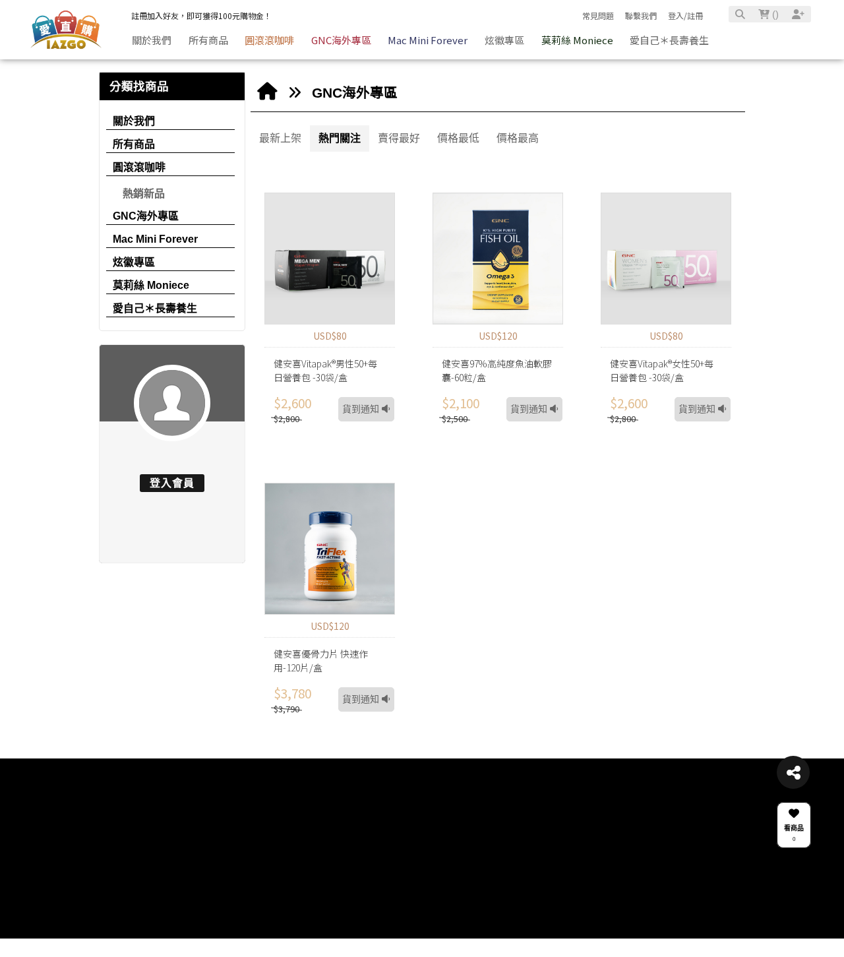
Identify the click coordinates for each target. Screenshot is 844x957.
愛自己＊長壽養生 (155, 308)
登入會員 (172, 483)
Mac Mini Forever (155, 239)
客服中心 (362, 828)
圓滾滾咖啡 (139, 167)
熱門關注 (339, 138)
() (774, 14)
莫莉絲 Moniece (151, 285)
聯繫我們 (641, 15)
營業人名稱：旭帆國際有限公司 (243, 861)
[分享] (793, 772)
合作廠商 (445, 828)
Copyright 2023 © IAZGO (233, 890)
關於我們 (134, 121)
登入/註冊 (685, 15)
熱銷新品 (144, 193)
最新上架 (280, 138)
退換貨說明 (363, 861)
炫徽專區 (134, 262)
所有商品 (134, 144)
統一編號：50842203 (226, 876)
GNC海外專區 (146, 216)
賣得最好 (399, 138)
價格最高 (518, 138)
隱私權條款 (363, 890)
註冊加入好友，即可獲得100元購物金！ (201, 15)
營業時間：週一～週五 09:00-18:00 (249, 847)
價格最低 (458, 138)
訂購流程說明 (366, 876)
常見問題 (598, 15)
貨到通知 (362, 409)
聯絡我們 (209, 828)
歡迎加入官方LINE (619, 828)
